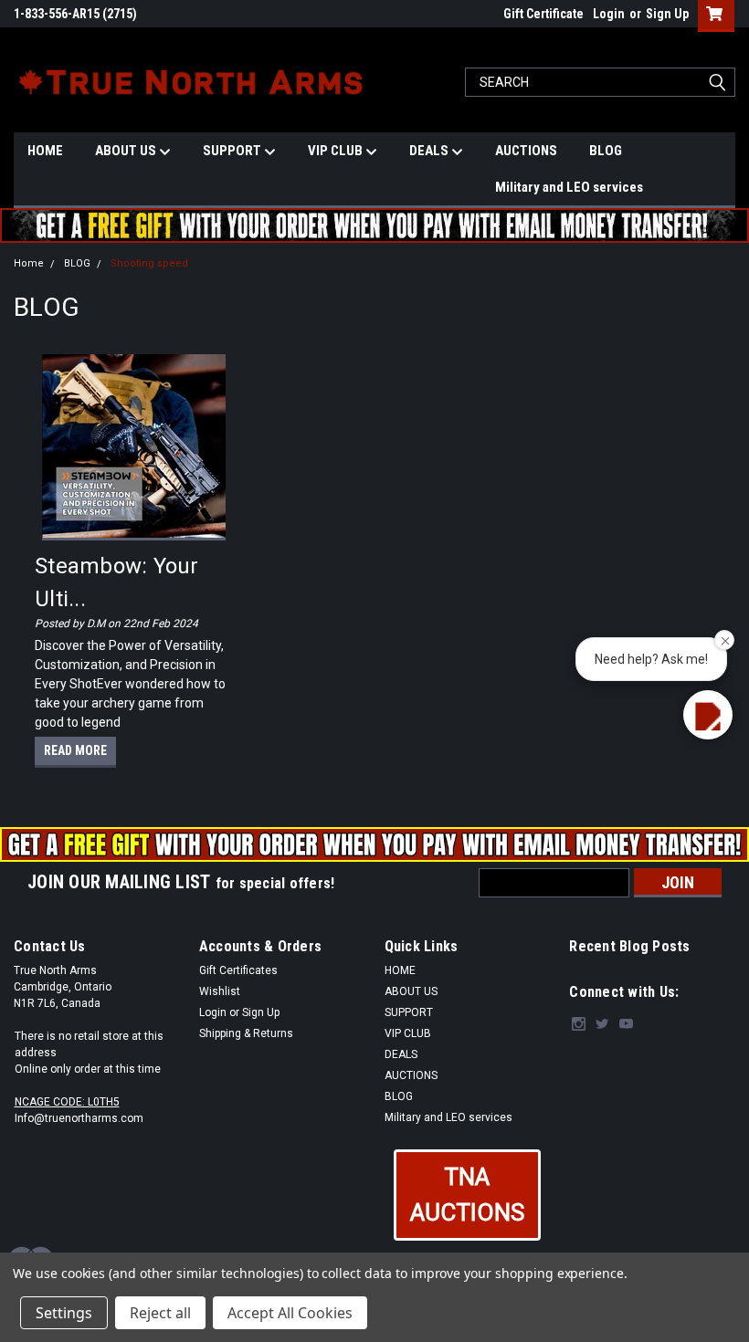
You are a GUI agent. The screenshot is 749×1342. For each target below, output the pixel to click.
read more (75, 750)
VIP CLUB (336, 150)
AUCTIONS (526, 150)
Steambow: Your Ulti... (117, 582)
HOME (45, 150)
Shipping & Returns (246, 1033)
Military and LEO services (569, 187)
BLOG (605, 150)
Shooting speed (149, 263)
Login (609, 13)
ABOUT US (127, 150)
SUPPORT (233, 150)
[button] (467, 1195)
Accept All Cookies (290, 1313)
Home (29, 263)
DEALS (430, 150)
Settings (64, 1313)
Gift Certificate (543, 13)
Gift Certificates (238, 970)
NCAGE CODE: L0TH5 (67, 1102)
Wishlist (219, 991)
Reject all (160, 1313)
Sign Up (667, 13)
